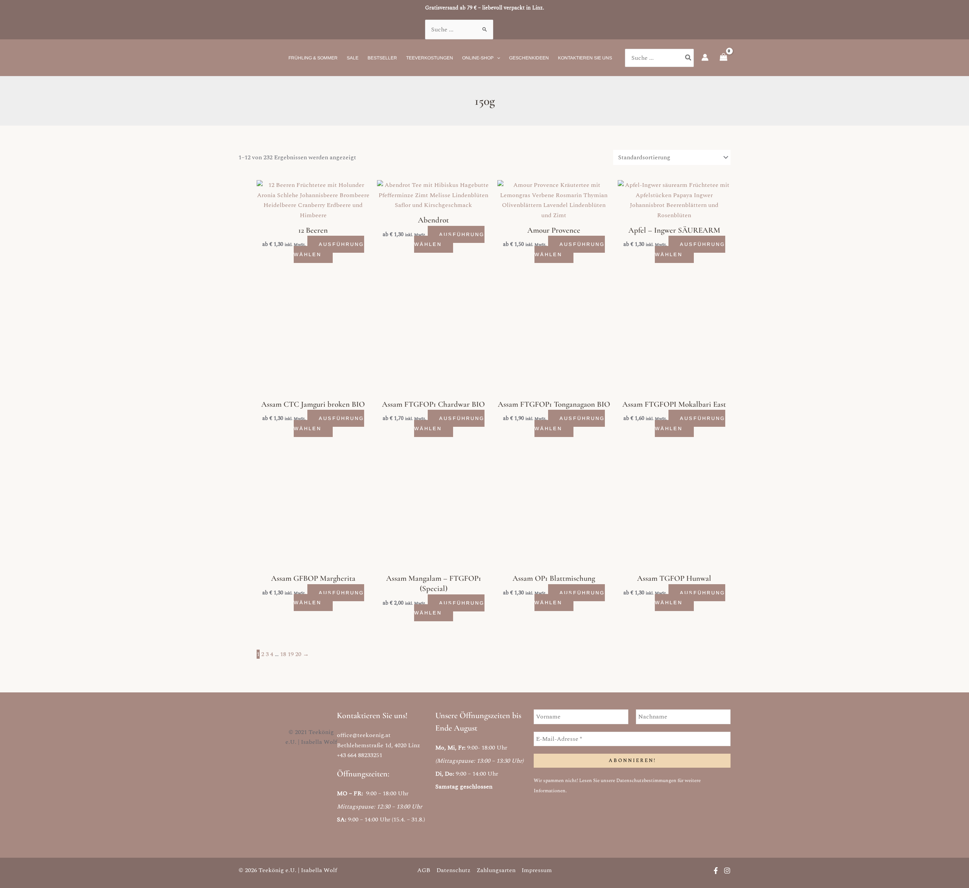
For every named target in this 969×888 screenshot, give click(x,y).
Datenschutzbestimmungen (646, 780)
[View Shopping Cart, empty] (723, 58)
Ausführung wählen (329, 249)
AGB (423, 870)
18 (283, 654)
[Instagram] (727, 870)
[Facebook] (715, 870)
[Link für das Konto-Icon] (705, 57)
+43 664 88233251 (359, 755)
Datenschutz (453, 870)
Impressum (537, 870)
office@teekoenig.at (364, 735)
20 (298, 654)
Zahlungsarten (496, 870)
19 (291, 654)
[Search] (688, 58)
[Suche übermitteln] (485, 29)
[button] (497, 58)
